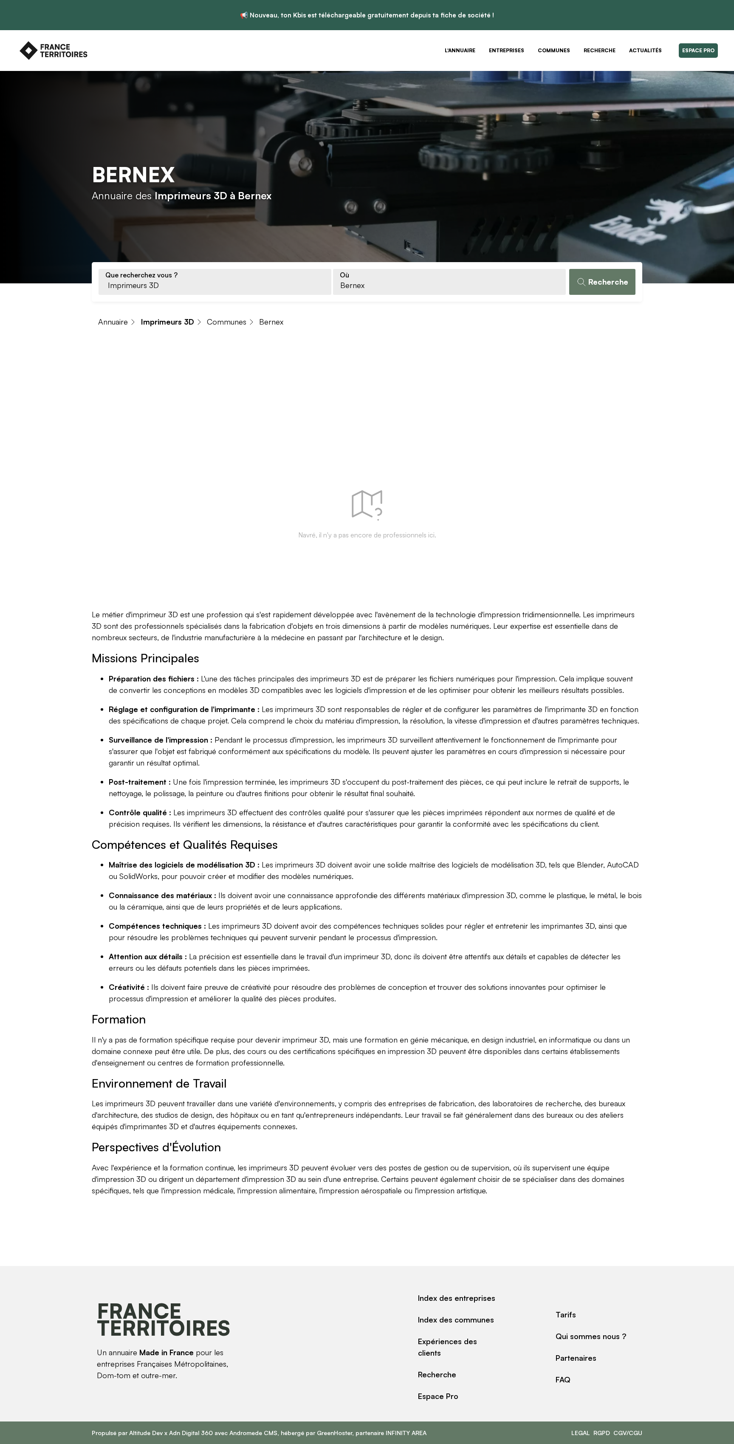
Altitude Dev (146, 1432)
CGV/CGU (627, 1432)
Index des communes (456, 1319)
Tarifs (566, 1314)
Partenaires (576, 1357)
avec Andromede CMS (245, 1432)
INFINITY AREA (406, 1432)
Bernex (271, 321)
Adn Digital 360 (191, 1432)
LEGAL (580, 1432)
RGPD (601, 1432)
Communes (554, 50)
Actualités (645, 50)
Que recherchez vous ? (141, 275)
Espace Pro (698, 50)
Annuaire (113, 321)
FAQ (563, 1379)
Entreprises (506, 50)
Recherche (599, 50)
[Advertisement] (367, 401)
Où (344, 275)
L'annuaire (460, 50)
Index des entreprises (456, 1298)
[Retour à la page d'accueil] (53, 50)
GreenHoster (334, 1432)
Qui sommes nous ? (591, 1336)
